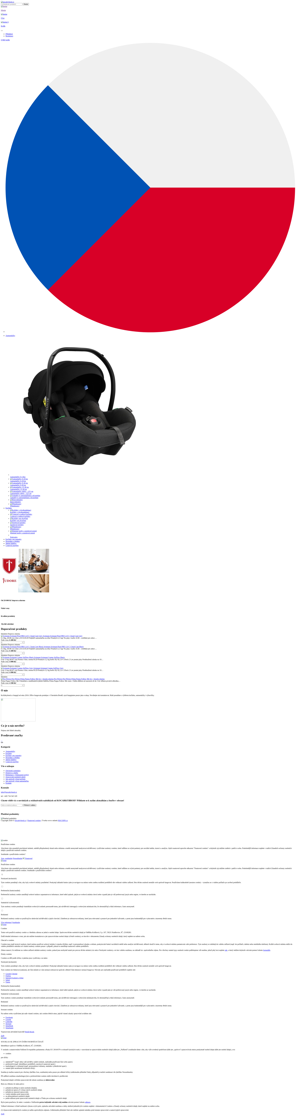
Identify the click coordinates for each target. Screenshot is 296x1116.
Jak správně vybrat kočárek (15, 779)
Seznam (8, 1024)
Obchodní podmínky (13, 771)
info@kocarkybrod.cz (9, 792)
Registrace (9, 36)
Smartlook (9, 1026)
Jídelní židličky (11, 760)
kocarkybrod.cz (20, 820)
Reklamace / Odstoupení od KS (17, 775)
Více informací (6, 922)
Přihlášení (9, 34)
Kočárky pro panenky (14, 756)
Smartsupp (9, 1028)
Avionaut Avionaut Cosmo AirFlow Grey (48, 668)
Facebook (9, 1017)
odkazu (87, 1102)
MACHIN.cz (63, 820)
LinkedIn (9, 1022)
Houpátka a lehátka (13, 758)
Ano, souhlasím (6, 858)
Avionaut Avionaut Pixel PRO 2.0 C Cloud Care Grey (62, 636)
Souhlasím (16, 922)
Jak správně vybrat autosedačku (17, 781)
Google (8, 1020)
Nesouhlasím (17, 858)
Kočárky (9, 753)
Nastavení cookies (34, 820)
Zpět (2, 1036)
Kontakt (8, 783)
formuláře (266, 950)
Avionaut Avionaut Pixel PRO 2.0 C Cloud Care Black (63, 647)
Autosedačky (10, 751)
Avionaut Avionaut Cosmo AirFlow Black (49, 657)
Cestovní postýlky (12, 762)
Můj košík (5, 40)
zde (226, 950)
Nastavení (28, 858)
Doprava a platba (12, 773)
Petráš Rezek (29, 1032)
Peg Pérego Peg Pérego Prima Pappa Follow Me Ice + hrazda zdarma (79, 679)
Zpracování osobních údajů (15, 777)
